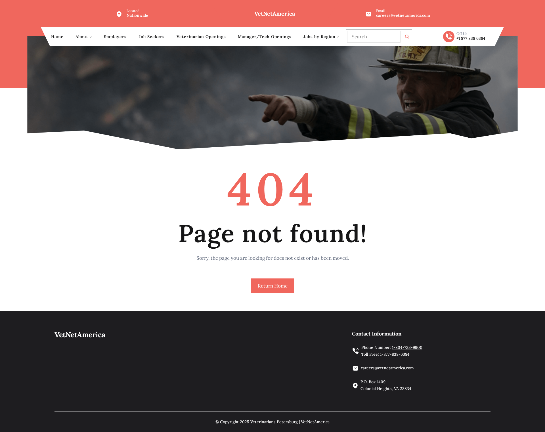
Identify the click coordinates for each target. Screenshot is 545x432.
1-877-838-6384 (395, 354)
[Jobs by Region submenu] (338, 36)
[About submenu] (90, 36)
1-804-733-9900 (407, 347)
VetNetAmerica (274, 13)
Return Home (273, 286)
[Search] (407, 37)
